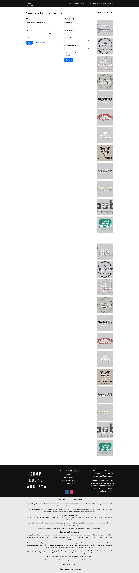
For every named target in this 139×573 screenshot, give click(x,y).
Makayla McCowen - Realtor (105, 153)
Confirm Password (70, 45)
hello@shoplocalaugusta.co (89, 560)
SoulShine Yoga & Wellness (105, 99)
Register (69, 60)
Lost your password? (39, 42)
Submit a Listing (69, 477)
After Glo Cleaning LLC (105, 81)
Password (29, 30)
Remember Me (32, 38)
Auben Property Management (105, 206)
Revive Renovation (105, 224)
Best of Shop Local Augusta (79, 4)
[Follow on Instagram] (71, 492)
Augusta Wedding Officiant (105, 28)
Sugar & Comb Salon (105, 188)
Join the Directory (99, 4)
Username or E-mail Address (35, 23)
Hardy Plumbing (105, 117)
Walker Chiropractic (105, 171)
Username (68, 23)
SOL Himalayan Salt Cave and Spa (105, 64)
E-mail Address (69, 30)
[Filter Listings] (99, 15)
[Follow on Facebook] (67, 492)
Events (110, 4)
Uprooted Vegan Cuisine (105, 45)
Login (29, 42)
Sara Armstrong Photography (105, 135)
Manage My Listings (69, 480)
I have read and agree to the (77, 54)
